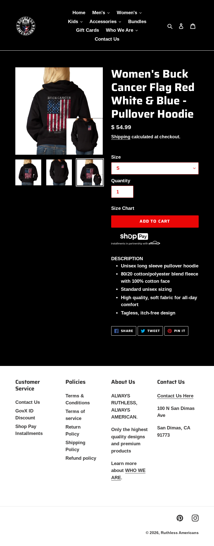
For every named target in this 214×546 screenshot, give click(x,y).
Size (116, 157)
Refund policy (80, 458)
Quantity (120, 180)
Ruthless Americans (180, 532)
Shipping (120, 136)
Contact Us (27, 402)
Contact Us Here (175, 396)
